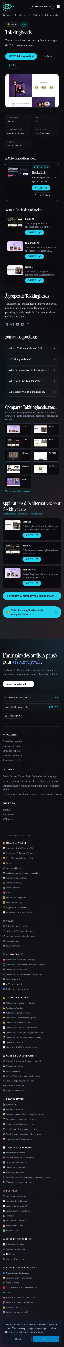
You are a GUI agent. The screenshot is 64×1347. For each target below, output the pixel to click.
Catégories (22, 15)
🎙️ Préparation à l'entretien (15, 1220)
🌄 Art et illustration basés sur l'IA (18, 858)
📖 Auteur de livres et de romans (17, 1013)
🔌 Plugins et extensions (14, 1090)
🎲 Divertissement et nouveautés (17, 1278)
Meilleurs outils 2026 (12, 755)
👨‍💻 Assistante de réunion (14, 1109)
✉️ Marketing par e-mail (13, 1172)
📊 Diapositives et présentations (17, 1211)
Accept (46, 1339)
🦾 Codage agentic (11, 1071)
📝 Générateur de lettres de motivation (20, 1027)
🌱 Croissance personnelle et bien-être (20, 1119)
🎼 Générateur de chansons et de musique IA (22, 974)
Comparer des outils (12, 746)
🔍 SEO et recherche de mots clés (17, 1182)
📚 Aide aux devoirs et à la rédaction (19, 1003)
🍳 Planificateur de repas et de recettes (20, 1129)
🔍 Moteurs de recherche (14, 1259)
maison (10, 15)
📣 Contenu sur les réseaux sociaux (18, 1157)
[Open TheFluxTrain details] (18, 171)
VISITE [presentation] (39, 188)
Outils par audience (12, 751)
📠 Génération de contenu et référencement (22, 1037)
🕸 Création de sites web (13, 1085)
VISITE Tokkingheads (21, 56)
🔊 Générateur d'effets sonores (16, 969)
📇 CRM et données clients (15, 1162)
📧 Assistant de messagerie (14, 1152)
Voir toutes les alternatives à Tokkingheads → (32, 595)
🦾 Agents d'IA (9, 1104)
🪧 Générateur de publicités (15, 1167)
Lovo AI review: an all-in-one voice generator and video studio (32, 794)
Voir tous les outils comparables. (17, 491)
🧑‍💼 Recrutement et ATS (13, 1225)
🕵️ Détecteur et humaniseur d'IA (17, 1022)
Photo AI (29, 219)
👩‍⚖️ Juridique (8, 1215)
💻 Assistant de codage (13, 1066)
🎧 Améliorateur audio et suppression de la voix (24, 964)
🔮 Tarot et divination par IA (15, 1312)
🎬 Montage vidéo (11, 941)
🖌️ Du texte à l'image (12, 868)
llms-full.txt (8, 814)
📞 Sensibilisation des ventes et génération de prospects (27, 1177)
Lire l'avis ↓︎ (48, 56)
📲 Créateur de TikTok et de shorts (18, 931)
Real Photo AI (32, 243)
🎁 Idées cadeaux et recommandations (20, 1287)
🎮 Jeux (6, 1292)
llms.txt (6, 810)
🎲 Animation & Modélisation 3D (18, 848)
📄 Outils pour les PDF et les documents (20, 1047)
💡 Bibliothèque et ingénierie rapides (19, 1017)
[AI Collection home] (8, 7)
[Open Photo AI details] (15, 222)
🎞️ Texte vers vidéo (11, 946)
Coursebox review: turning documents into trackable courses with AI (31, 787)
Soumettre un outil (11, 760)
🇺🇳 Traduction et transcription (16, 989)
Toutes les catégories (12, 741)
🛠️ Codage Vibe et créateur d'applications (21, 1076)
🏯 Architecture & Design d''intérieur (19, 853)
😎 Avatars (7, 863)
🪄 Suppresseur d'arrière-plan (16, 907)
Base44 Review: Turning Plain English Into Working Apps (30, 776)
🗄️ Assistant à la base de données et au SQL (22, 1061)
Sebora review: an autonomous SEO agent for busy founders (31, 781)
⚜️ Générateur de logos (13, 882)
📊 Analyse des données (13, 1244)
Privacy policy (36, 1332)
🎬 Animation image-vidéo (15, 926)
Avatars (36, 15)
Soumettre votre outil (18, 684)
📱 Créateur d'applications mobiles (18, 1081)
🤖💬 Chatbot (9, 1254)
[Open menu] (58, 6)
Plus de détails (42, 195)
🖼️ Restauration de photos (14, 897)
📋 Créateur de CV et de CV (15, 1206)
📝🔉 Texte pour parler (13, 984)
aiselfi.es (29, 267)
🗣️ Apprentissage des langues (16, 1273)
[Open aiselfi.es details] (15, 270)
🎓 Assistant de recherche (14, 1249)
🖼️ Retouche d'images (12, 902)
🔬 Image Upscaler (11, 887)
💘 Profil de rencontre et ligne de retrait (20, 1297)
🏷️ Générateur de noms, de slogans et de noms (23, 1032)
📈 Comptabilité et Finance (15, 1201)
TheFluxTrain (39, 172)
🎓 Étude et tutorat (11, 1282)
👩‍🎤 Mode (7, 892)
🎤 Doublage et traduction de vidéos (19, 936)
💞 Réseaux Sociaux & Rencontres (18, 1302)
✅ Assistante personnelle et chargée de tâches (23, 1114)
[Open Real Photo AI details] (15, 246)
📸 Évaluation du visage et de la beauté (20, 873)
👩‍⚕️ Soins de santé (10, 1307)
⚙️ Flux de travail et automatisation (19, 1124)
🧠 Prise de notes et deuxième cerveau (20, 1139)
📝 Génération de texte (13, 1042)
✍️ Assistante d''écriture (13, 1008)
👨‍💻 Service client (10, 1230)
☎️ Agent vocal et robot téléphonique (19, 959)
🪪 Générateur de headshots (15, 878)
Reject (18, 1339)
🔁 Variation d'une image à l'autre (17, 912)
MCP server (8, 819)
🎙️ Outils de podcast (12, 979)
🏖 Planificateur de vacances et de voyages (22, 1134)
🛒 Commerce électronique (15, 1196)
